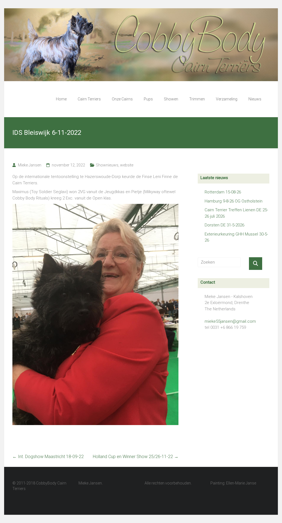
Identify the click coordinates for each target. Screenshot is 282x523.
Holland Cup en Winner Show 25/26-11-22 (135, 456)
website (126, 165)
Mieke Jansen (29, 165)
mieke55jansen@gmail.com (230, 321)
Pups (148, 99)
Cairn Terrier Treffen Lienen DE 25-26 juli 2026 (236, 213)
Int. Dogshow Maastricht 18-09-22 (48, 456)
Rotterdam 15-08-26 (223, 192)
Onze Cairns (122, 99)
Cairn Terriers (89, 99)
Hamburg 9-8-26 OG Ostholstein (233, 201)
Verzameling (226, 99)
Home (61, 99)
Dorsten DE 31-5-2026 (224, 225)
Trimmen (197, 99)
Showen (171, 99)
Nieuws (254, 99)
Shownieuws (107, 165)
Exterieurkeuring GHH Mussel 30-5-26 (236, 237)
